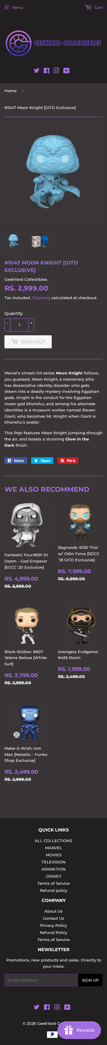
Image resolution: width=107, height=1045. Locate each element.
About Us (53, 911)
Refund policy (53, 890)
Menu (17, 7)
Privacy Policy (53, 925)
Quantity (13, 313)
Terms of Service (53, 883)
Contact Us (53, 918)
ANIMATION (54, 869)
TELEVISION (54, 862)
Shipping (41, 297)
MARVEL (53, 847)
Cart (98, 7)
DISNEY (53, 876)
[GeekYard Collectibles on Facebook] (46, 72)
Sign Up (90, 980)
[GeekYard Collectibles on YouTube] (66, 72)
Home (10, 90)
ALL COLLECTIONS (53, 840)
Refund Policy (53, 932)
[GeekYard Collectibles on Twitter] (37, 72)
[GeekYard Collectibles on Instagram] (56, 72)
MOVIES (54, 854)
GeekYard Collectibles (58, 1023)
